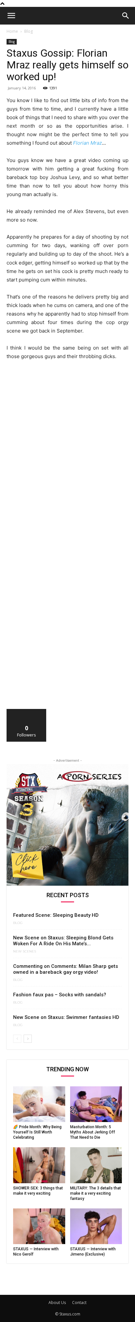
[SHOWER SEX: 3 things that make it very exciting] (39, 1165)
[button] (11, 16)
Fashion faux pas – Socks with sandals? (59, 995)
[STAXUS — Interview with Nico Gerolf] (39, 1226)
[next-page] (28, 1039)
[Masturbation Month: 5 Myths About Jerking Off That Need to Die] (96, 1104)
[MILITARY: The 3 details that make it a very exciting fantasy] (96, 1165)
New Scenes (24, 951)
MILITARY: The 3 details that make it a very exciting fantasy (95, 1193)
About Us (57, 1302)
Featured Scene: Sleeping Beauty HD (56, 915)
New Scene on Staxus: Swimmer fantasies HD (66, 1017)
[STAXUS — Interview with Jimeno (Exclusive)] (96, 1226)
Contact (79, 1302)
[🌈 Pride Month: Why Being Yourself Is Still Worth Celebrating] (39, 1104)
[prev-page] (17, 1039)
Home (12, 31)
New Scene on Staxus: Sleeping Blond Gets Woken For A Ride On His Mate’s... (63, 941)
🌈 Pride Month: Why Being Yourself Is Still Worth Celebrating (37, 1132)
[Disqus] (67, 456)
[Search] (126, 16)
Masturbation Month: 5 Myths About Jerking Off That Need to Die (92, 1132)
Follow (26, 711)
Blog (28, 31)
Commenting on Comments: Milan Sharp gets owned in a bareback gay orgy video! (65, 969)
